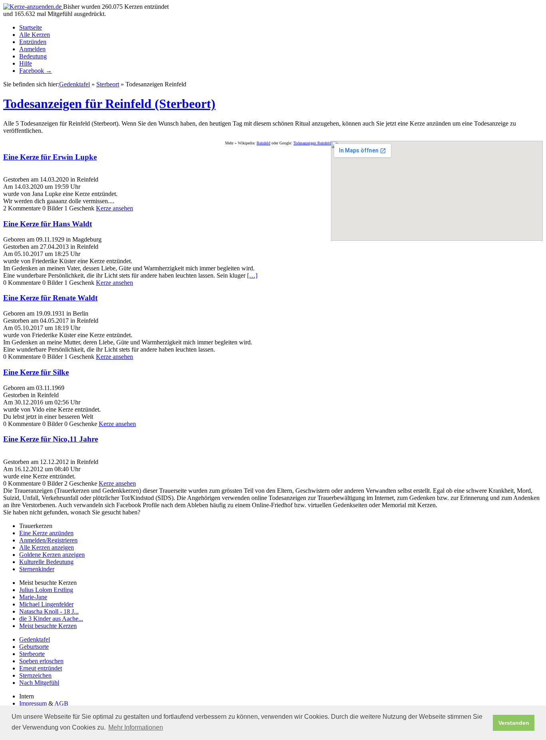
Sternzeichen (35, 675)
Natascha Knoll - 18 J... (49, 611)
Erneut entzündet (40, 668)
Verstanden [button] (513, 723)
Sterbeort (107, 84)
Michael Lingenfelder (46, 604)
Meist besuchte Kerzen (48, 625)
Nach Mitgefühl (39, 682)
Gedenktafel (74, 84)
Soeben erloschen (41, 661)
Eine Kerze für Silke (36, 372)
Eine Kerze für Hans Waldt (47, 224)
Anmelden (32, 49)
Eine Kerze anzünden (46, 533)
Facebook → (35, 70)
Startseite (30, 27)
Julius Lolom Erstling (46, 589)
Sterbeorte (32, 653)
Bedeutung (33, 56)
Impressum (33, 703)
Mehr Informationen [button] (135, 727)
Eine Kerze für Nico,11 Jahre (50, 439)
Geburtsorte (34, 646)
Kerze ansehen (114, 208)
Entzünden (32, 41)
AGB (61, 703)
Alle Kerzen (34, 34)
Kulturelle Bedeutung (46, 561)
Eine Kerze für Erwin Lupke (50, 157)
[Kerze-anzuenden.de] (33, 6)
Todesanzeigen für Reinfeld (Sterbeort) (109, 103)
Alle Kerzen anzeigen (46, 547)
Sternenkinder (36, 569)
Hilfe (25, 63)
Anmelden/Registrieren (48, 540)
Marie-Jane (33, 597)
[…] (252, 275)
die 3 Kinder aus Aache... (51, 618)
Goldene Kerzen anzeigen (52, 554)
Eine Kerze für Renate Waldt (50, 298)
